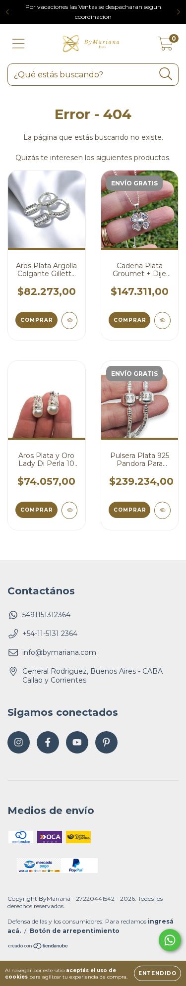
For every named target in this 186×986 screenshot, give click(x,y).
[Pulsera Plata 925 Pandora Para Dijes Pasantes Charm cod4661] (162, 510)
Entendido (157, 973)
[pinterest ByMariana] (106, 742)
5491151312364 (46, 614)
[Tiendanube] (38, 947)
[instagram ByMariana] (18, 742)
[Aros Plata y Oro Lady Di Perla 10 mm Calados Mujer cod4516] (70, 510)
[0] (165, 46)
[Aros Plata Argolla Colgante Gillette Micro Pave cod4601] (70, 320)
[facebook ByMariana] (48, 742)
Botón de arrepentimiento (75, 930)
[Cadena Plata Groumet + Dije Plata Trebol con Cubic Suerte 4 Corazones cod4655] (162, 320)
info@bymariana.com (59, 652)
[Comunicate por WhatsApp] (170, 940)
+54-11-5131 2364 (49, 633)
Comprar (130, 320)
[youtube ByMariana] (77, 742)
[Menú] (18, 43)
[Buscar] (166, 74)
